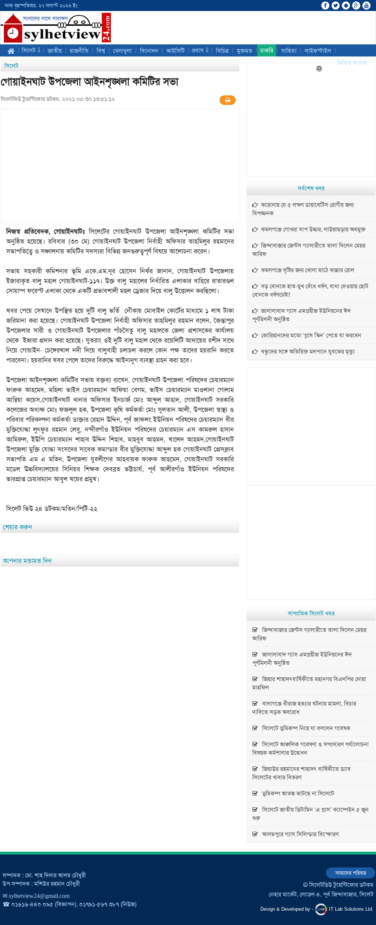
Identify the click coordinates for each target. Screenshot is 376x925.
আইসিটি (175, 51)
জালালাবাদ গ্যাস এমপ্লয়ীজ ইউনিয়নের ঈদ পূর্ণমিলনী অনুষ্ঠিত (301, 315)
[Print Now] (228, 100)
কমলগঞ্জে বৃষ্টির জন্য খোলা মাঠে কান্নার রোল (306, 270)
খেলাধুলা (122, 51)
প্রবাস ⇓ (200, 50)
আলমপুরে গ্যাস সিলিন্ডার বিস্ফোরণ (298, 834)
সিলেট (11, 66)
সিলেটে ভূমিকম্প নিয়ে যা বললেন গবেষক (304, 728)
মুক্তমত (244, 51)
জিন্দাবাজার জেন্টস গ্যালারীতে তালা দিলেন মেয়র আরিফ (308, 250)
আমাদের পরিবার (350, 873)
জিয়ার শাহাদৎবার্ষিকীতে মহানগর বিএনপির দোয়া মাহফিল (309, 683)
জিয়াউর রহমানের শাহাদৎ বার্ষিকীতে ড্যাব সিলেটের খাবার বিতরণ (301, 773)
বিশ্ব (101, 51)
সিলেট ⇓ (31, 50)
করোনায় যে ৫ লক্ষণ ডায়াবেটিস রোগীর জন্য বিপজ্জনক (303, 209)
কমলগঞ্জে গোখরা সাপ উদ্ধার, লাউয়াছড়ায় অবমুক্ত (311, 229)
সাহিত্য (289, 51)
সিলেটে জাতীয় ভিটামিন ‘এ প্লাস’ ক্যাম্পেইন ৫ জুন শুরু (310, 814)
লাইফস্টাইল (318, 51)
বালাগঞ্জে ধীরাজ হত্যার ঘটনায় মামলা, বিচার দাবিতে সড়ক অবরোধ (304, 708)
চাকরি (266, 50)
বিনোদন (149, 51)
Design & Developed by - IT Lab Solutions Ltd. (316, 909)
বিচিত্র (222, 51)
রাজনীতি (79, 51)
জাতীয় (55, 51)
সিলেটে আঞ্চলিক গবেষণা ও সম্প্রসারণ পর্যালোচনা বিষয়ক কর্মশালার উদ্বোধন (310, 749)
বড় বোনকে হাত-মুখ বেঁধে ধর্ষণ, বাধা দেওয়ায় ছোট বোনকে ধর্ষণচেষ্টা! (310, 290)
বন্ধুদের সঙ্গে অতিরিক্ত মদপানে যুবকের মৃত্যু (306, 351)
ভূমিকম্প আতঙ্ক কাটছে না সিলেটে (296, 793)
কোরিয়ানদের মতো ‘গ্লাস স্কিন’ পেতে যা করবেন (309, 335)
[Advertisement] (120, 165)
